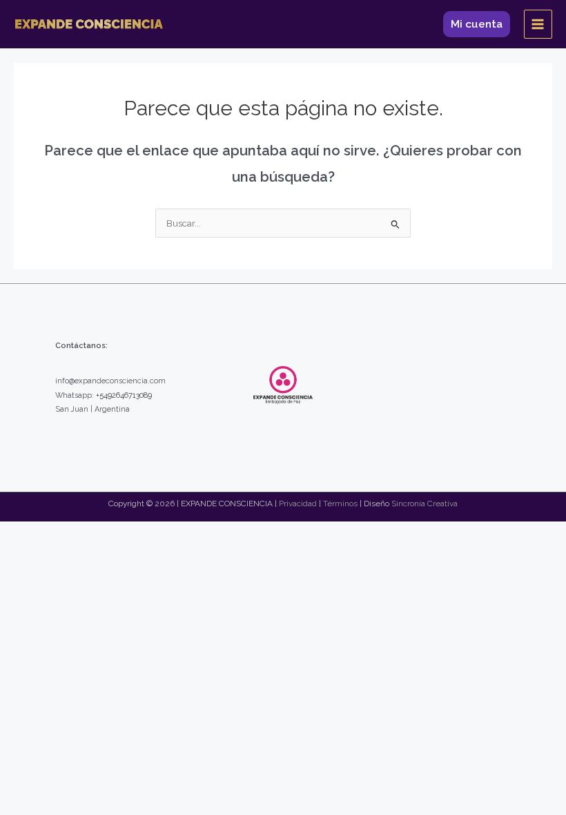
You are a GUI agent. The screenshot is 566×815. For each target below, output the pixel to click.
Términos (340, 503)
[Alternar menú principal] (538, 24)
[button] (476, 24)
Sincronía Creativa (424, 503)
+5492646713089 (124, 395)
